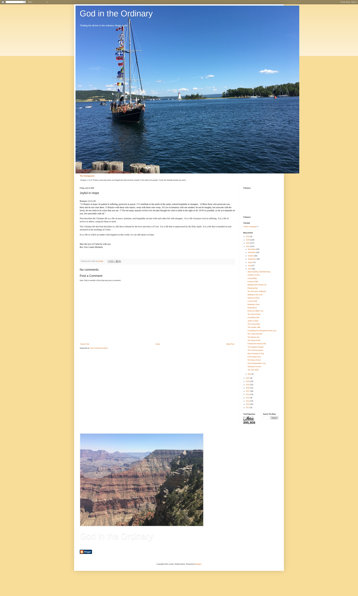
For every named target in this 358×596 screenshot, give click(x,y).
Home (158, 344)
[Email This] (109, 261)
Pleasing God (253, 288)
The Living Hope (254, 324)
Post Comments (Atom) (99, 348)
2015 (248, 398)
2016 (248, 394)
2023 (248, 246)
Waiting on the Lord (255, 295)
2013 (248, 404)
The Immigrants (87, 176)
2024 (248, 243)
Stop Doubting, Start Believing (259, 272)
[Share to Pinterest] (119, 261)
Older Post (230, 344)
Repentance (252, 308)
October (251, 256)
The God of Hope (254, 314)
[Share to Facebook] (117, 261)
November (252, 252)
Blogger (198, 564)
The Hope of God (254, 360)
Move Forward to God (256, 354)
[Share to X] (114, 261)
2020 (248, 381)
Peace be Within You (255, 311)
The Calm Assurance (255, 350)
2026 (248, 237)
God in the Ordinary (116, 13)
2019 (248, 385)
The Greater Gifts (254, 327)
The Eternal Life (254, 337)
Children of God (254, 275)
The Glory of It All (254, 340)
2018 (248, 388)
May (249, 374)
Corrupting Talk (253, 317)
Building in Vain (253, 304)
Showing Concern (254, 367)
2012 (248, 408)
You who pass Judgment (257, 291)
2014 (248, 401)
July (249, 266)
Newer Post (84, 344)
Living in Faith (253, 282)
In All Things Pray (254, 357)
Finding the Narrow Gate (257, 344)
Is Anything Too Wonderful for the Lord (262, 331)
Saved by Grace (254, 298)
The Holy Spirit (253, 370)
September (252, 259)
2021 (248, 378)
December (252, 249)
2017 (248, 391)
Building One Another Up (257, 285)
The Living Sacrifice (255, 334)
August (251, 262)
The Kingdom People (256, 347)
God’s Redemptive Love (257, 363)
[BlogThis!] (111, 261)
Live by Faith (252, 301)
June (250, 269)
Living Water (252, 278)
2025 (248, 240)
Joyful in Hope (253, 321)
